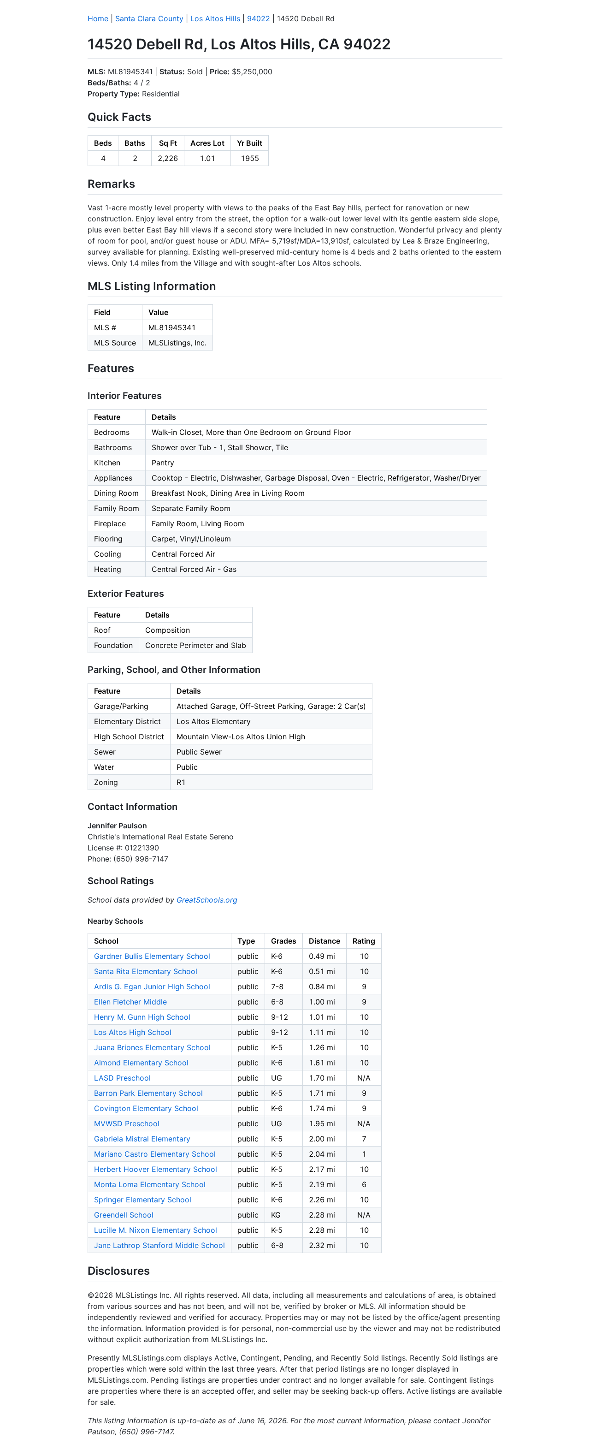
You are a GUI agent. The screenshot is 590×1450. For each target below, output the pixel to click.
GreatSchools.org (207, 899)
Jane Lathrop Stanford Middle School (159, 1245)
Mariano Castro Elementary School (155, 1154)
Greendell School (123, 1214)
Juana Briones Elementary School (152, 1047)
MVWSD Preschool (126, 1123)
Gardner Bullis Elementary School (152, 956)
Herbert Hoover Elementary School (155, 1169)
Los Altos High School (132, 1032)
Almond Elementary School (141, 1062)
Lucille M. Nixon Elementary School (155, 1230)
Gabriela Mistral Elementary (142, 1138)
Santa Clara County (149, 18)
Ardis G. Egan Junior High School (152, 986)
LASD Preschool (122, 1077)
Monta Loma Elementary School (150, 1184)
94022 (258, 18)
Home (98, 18)
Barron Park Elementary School (148, 1093)
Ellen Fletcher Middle (130, 1001)
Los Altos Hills (215, 18)
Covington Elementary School (146, 1108)
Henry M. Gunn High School (142, 1017)
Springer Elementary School (142, 1199)
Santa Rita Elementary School (145, 971)
